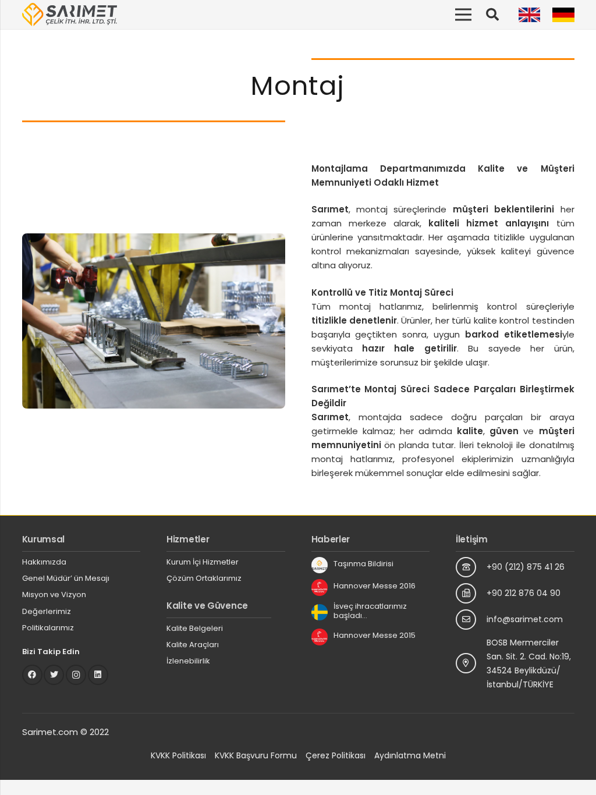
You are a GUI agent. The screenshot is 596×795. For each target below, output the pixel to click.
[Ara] (492, 14)
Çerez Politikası (336, 755)
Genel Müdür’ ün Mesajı (65, 578)
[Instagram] (76, 675)
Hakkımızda (44, 561)
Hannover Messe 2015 (375, 635)
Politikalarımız (48, 627)
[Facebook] (32, 675)
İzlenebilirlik (188, 660)
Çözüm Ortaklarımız (204, 578)
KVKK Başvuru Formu (256, 755)
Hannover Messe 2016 (375, 585)
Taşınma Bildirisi (363, 563)
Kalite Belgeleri (194, 628)
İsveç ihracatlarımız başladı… (370, 611)
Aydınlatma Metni (410, 755)
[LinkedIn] (98, 675)
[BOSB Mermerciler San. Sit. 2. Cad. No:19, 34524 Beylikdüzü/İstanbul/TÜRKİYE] (471, 663)
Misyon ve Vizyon (54, 594)
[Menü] (463, 14)
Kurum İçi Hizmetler (202, 561)
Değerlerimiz (46, 611)
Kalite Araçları (192, 644)
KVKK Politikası (178, 755)
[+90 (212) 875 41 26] (471, 567)
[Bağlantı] (70, 14)
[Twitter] (54, 675)
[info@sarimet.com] (471, 619)
